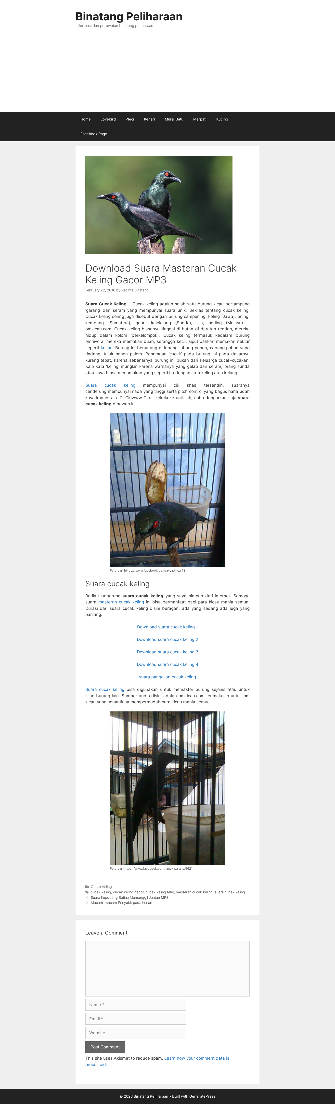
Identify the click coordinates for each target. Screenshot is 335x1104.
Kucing (222, 119)
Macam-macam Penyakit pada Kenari (121, 902)
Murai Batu (174, 119)
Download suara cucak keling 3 (167, 651)
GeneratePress (202, 1096)
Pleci (130, 119)
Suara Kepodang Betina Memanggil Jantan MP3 (129, 897)
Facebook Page (93, 134)
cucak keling (101, 892)
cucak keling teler (160, 892)
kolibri (107, 347)
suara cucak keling (230, 892)
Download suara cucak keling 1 (167, 626)
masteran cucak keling (121, 602)
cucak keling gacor (128, 892)
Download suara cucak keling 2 (167, 639)
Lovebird (108, 119)
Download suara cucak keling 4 (167, 664)
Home (85, 119)
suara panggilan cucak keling (167, 676)
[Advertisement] (167, 75)
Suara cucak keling (110, 385)
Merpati (199, 119)
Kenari (149, 119)
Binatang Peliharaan (129, 16)
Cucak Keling (101, 887)
